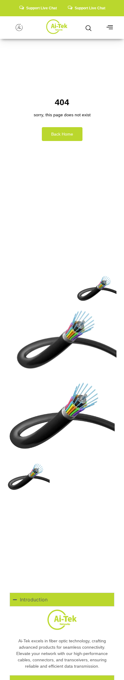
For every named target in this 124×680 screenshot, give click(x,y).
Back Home (62, 134)
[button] (88, 27)
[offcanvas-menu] (109, 27)
